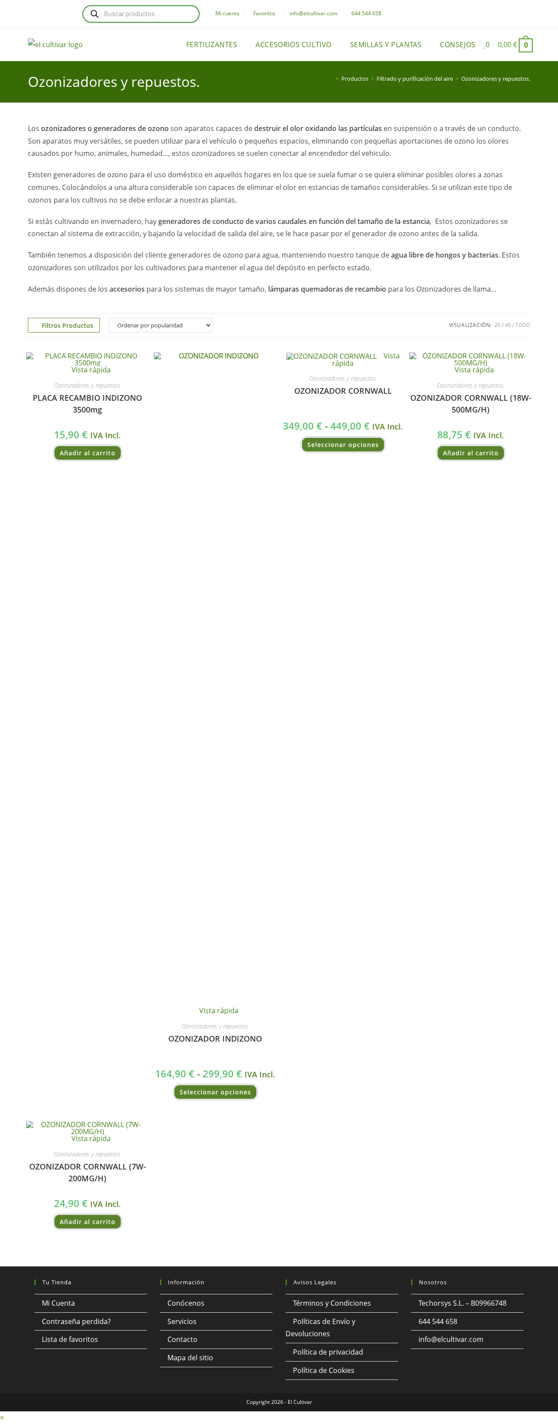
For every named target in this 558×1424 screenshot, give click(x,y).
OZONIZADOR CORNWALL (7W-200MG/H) (87, 1172)
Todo (522, 325)
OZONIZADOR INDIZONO (215, 1038)
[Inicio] (331, 79)
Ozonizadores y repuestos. (495, 79)
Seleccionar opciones (215, 1092)
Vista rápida (90, 370)
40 (508, 325)
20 (497, 325)
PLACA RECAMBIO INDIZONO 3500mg (87, 403)
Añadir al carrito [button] (88, 453)
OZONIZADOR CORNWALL (343, 390)
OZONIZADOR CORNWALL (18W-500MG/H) (470, 403)
